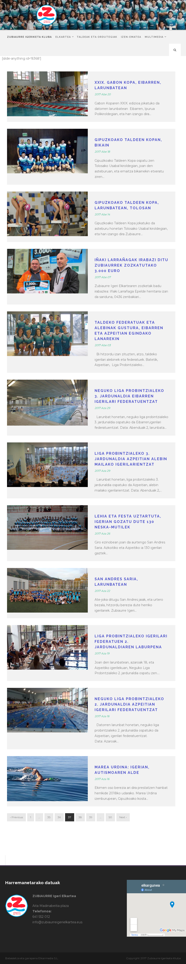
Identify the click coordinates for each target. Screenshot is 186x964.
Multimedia (154, 36)
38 (80, 817)
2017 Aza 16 (102, 716)
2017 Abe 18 (102, 151)
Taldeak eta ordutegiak (97, 36)
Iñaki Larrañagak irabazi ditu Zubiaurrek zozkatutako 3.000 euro (131, 265)
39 (90, 817)
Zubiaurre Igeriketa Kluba (29, 36)
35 (48, 817)
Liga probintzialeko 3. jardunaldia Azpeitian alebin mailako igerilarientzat (131, 459)
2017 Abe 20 (103, 94)
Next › (123, 817)
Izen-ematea (131, 36)
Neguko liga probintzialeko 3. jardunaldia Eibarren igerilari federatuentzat (129, 396)
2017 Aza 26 (102, 533)
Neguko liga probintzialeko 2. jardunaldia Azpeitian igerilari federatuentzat (129, 704)
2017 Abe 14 (102, 214)
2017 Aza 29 (102, 408)
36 (59, 817)
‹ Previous (16, 817)
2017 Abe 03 (103, 345)
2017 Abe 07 (103, 277)
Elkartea (63, 36)
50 (110, 817)
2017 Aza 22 (102, 591)
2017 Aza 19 (102, 653)
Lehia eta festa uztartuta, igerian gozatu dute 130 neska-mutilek (128, 521)
